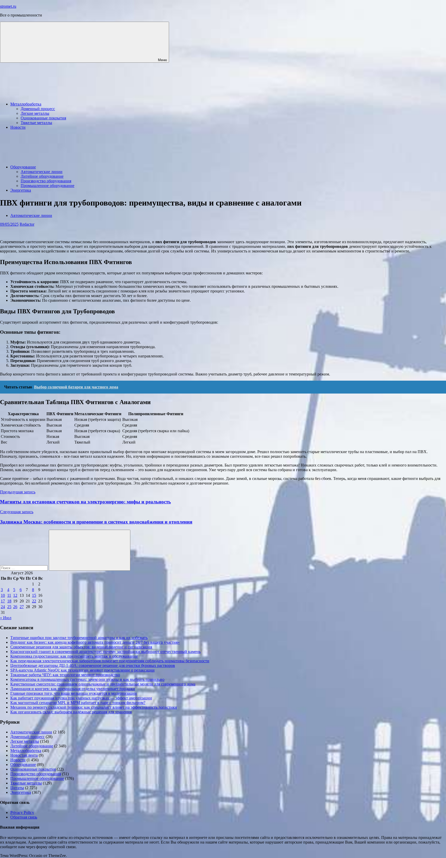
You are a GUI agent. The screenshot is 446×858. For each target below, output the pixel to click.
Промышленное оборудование (47, 185)
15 (34, 595)
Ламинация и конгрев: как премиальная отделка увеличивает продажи (72, 689)
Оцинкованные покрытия (43, 118)
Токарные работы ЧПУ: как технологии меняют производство (65, 675)
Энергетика (20, 190)
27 (22, 606)
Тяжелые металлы (36, 122)
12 (15, 595)
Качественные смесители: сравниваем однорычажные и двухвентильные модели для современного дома (102, 684)
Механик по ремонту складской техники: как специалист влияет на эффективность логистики (93, 707)
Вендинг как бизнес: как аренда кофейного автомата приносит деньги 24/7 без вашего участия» (95, 642)
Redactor (27, 224)
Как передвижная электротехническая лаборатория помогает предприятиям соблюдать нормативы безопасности (109, 661)
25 (9, 606)
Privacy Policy (22, 812)
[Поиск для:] (24, 568)
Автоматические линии (41, 171)
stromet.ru (8, 6)
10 (3, 595)
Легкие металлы (35, 113)
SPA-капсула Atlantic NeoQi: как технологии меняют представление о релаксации (82, 670)
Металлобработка (25, 104)
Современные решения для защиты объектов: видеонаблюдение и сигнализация (81, 647)
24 (3, 606)
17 (3, 601)
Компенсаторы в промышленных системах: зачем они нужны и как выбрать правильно (87, 679)
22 (34, 601)
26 (15, 606)
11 (9, 595)
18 (9, 601)
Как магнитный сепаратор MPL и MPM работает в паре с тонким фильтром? (77, 702)
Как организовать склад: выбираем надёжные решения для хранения (71, 712)
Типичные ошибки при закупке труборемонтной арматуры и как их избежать (79, 637)
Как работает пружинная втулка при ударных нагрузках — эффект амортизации (81, 698)
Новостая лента (24, 755)
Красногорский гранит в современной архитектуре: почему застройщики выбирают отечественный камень (105, 651)
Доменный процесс (38, 109)
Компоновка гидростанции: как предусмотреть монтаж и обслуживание (74, 656)
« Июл (5, 618)
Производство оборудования (46, 181)
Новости (18, 127)
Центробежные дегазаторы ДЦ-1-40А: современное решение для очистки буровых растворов (92, 665)
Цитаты (17, 788)
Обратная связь (23, 817)
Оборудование (23, 167)
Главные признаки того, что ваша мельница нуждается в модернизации (73, 693)
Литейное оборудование (42, 176)
